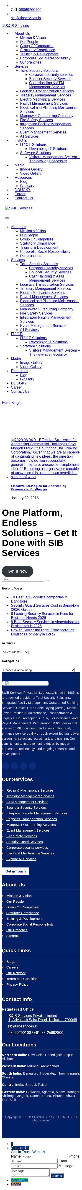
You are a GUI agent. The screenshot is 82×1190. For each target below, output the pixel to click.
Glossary (27, 379)
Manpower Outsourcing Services (31, 825)
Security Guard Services (24, 842)
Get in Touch (15, 871)
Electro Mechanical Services (42, 99)
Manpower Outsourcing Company (46, 116)
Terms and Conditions (22, 979)
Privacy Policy (17, 984)
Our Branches (17, 930)
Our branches (30, 256)
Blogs (10, 961)
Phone (16, 1184)
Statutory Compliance (37, 50)
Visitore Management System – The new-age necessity (54, 159)
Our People (29, 42)
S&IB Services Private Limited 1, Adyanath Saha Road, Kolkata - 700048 (42, 1018)
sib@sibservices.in (26, 18)
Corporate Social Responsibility (45, 58)
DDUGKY (19, 383)
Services (21, 66)
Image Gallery (31, 169)
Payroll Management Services (44, 103)
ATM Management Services (27, 802)
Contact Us (24, 198)
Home (6, 403)
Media (19, 165)
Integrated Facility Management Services (37, 813)
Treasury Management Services (45, 95)
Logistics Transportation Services (47, 91)
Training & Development (39, 54)
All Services (29, 330)
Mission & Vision (33, 38)
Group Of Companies (37, 46)
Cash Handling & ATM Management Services (47, 85)
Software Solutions (35, 153)
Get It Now (17, 571)
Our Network (16, 973)
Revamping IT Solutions (48, 149)
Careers (12, 967)
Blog (23, 182)
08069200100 (30, 10)
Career (16, 387)
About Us (22, 33)
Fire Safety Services (36, 120)
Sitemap (12, 936)
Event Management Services (43, 132)
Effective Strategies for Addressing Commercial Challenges (38, 487)
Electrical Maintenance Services (30, 853)
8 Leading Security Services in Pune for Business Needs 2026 (42, 616)
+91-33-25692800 (48, 1033)
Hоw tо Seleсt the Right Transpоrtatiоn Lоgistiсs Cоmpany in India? (42, 632)
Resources (23, 177)
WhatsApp (19, 1180)
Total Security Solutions (39, 70)
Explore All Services (21, 859)
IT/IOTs (21, 140)
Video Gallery (30, 367)
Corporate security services (51, 75)
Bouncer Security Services (50, 79)
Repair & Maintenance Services (30, 790)
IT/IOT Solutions (33, 145)
